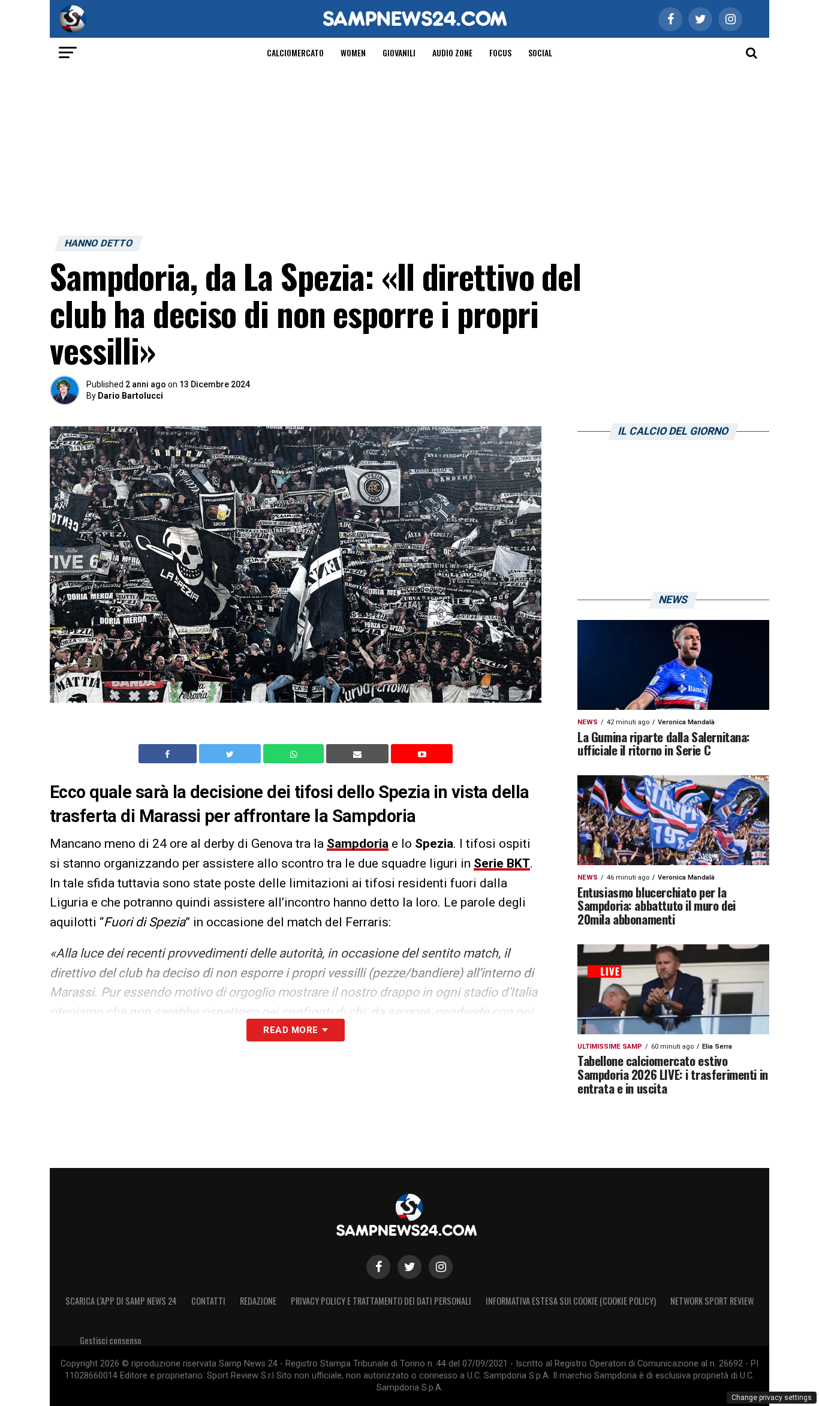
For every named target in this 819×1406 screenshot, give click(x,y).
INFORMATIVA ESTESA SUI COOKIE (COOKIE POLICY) (571, 1300)
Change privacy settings (771, 1397)
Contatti (208, 1300)
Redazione (258, 1300)
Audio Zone (452, 52)
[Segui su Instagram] (441, 1267)
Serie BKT (502, 863)
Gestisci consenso (110, 1340)
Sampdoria (358, 843)
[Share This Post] (295, 753)
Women (353, 52)
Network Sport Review (712, 1300)
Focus (500, 52)
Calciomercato (295, 52)
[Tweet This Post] (231, 753)
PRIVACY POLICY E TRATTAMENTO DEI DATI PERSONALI (381, 1300)
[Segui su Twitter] (409, 1267)
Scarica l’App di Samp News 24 (121, 1300)
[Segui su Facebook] (378, 1267)
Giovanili (399, 52)
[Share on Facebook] (169, 753)
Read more (290, 1030)
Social (540, 52)
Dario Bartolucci (130, 396)
